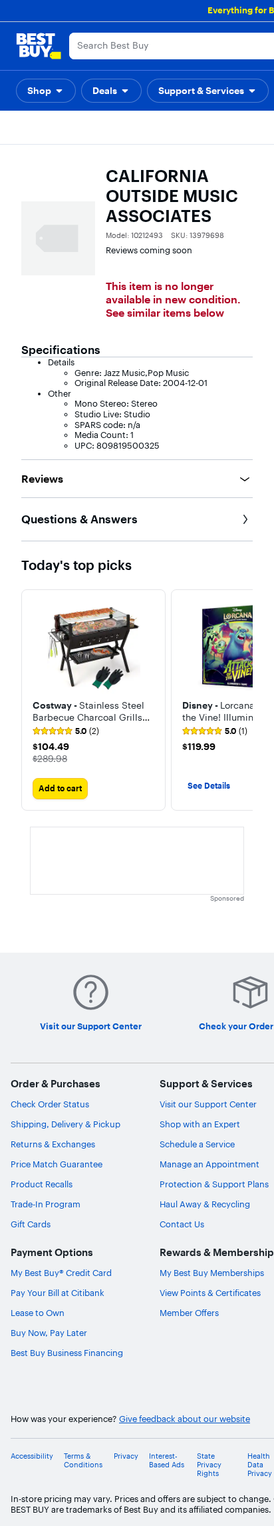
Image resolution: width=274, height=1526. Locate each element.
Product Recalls (41, 1184)
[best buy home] (38, 46)
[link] (66, 731)
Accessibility (32, 1456)
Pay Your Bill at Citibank (57, 1292)
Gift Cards (31, 1224)
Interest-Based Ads (166, 1460)
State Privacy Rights (209, 1465)
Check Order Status (50, 1104)
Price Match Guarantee (56, 1164)
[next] (242, 700)
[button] (46, 91)
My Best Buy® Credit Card (61, 1272)
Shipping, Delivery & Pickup (65, 1124)
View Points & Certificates (210, 1292)
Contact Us (182, 1224)
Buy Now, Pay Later (49, 1332)
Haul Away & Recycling (205, 1204)
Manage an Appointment (209, 1164)
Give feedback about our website (184, 1419)
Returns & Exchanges (53, 1144)
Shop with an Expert (200, 1124)
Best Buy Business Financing (67, 1352)
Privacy (126, 1456)
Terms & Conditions (83, 1460)
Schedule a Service (197, 1144)
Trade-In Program (45, 1204)
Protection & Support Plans (214, 1184)
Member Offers (189, 1312)
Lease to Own (38, 1312)
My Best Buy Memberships (212, 1272)
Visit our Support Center (208, 1104)
